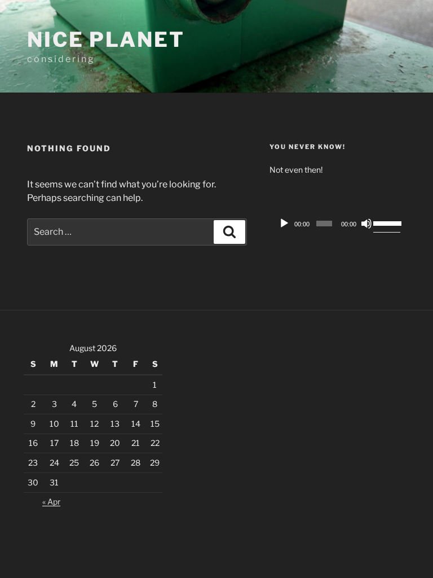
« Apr (51, 501)
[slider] (386, 222)
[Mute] (366, 223)
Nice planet (106, 39)
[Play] (284, 223)
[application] (337, 223)
